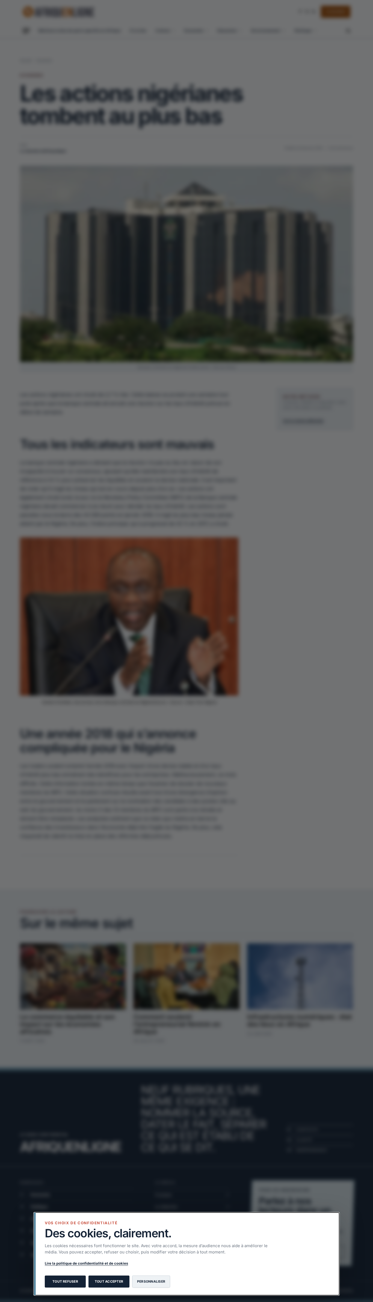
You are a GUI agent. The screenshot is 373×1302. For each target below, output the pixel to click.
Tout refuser (65, 1281)
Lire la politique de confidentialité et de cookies (86, 1263)
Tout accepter (109, 1281)
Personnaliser (151, 1281)
